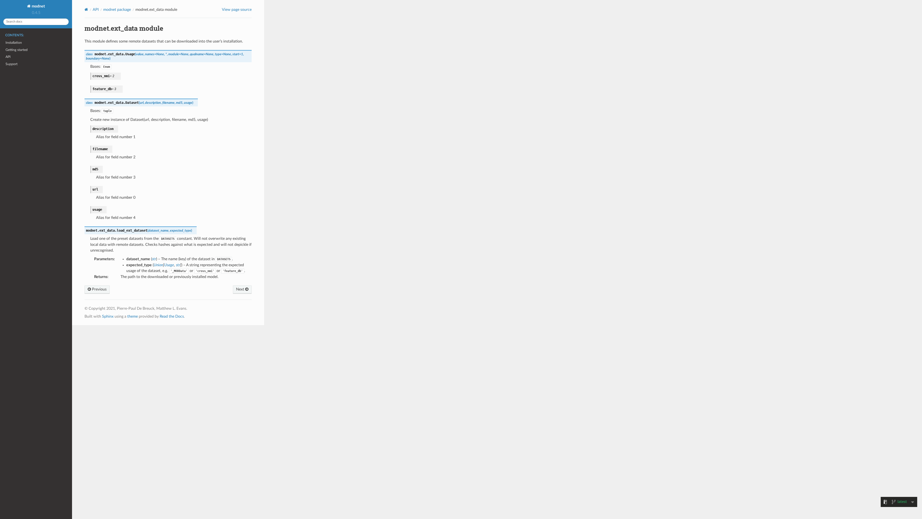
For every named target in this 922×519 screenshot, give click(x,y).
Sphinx (108, 316)
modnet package (117, 10)
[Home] (86, 9)
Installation (14, 42)
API (8, 57)
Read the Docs (172, 316)
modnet (38, 6)
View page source (237, 10)
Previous (99, 289)
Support (12, 64)
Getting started (17, 50)
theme (132, 316)
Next (240, 289)
